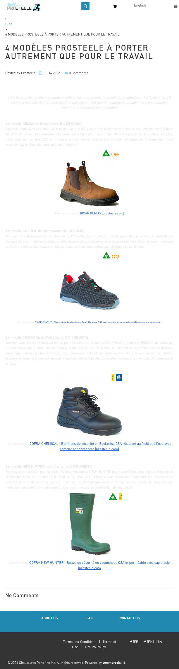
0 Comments (78, 72)
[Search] (85, 6)
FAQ (89, 618)
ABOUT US (49, 618)
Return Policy (95, 646)
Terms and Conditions (79, 641)
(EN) (150, 641)
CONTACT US (130, 618)
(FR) (135, 641)
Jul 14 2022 (51, 72)
